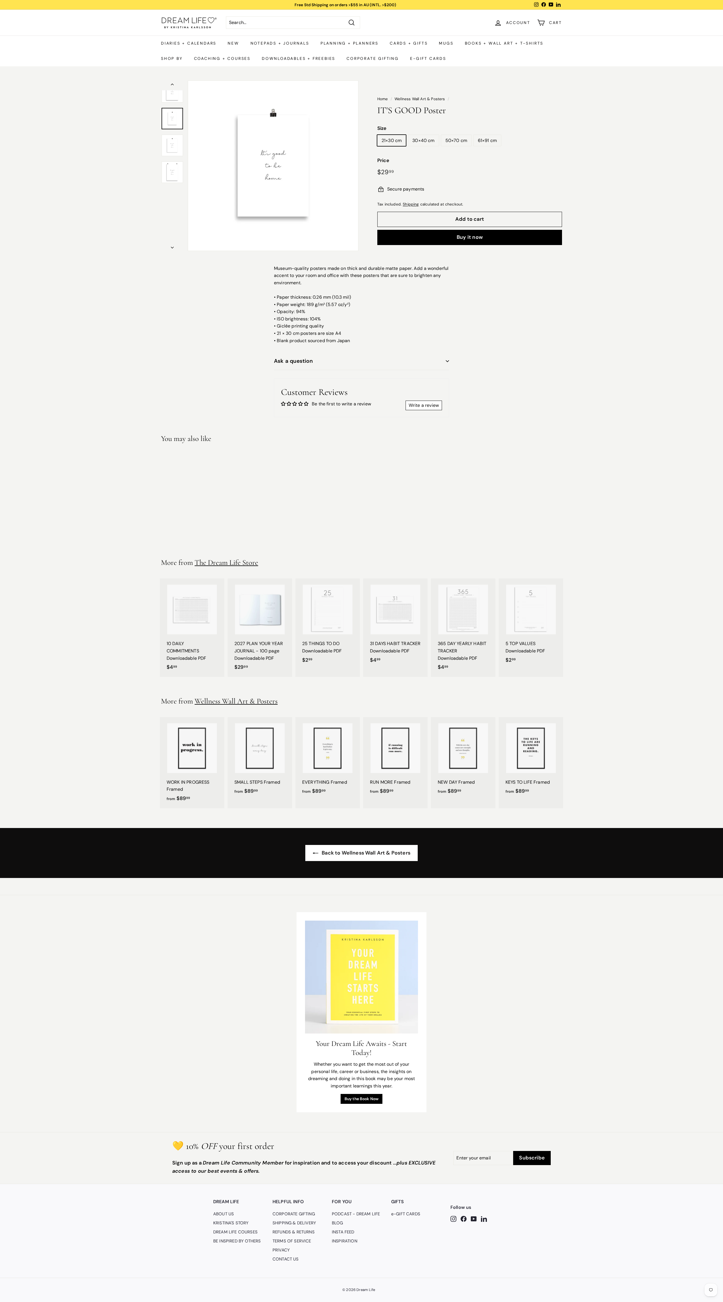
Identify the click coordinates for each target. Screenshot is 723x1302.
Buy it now (470, 237)
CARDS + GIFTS (409, 43)
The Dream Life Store (226, 562)
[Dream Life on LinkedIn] (484, 1218)
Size (382, 128)
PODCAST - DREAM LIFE (356, 1214)
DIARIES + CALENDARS (188, 43)
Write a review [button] (424, 405)
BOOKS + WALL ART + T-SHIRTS (504, 43)
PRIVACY (281, 1250)
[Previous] (172, 85)
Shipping (411, 204)
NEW (233, 43)
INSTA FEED (343, 1232)
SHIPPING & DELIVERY (294, 1223)
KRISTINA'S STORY (231, 1223)
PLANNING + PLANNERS (349, 43)
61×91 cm (487, 140)
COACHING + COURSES (222, 58)
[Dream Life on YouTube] (474, 1218)
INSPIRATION (344, 1241)
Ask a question (293, 360)
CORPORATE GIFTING (373, 58)
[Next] (172, 246)
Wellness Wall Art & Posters (420, 99)
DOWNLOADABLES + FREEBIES (298, 58)
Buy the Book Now (362, 1098)
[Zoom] (273, 166)
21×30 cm (392, 140)
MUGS (446, 43)
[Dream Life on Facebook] (464, 1218)
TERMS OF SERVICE (292, 1241)
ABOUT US (223, 1214)
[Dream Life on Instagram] (453, 1218)
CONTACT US (286, 1259)
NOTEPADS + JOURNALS (280, 43)
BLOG (337, 1223)
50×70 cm (456, 140)
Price (383, 160)
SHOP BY (172, 58)
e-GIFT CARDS (428, 58)
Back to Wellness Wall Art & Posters (365, 852)
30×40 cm (423, 140)
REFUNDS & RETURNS (294, 1232)
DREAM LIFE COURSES (235, 1232)
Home (382, 99)
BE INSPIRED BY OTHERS (237, 1241)
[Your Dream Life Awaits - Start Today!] (361, 977)
